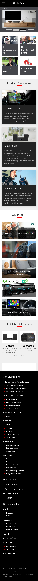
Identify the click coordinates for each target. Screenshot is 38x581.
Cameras (9, 459)
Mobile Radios (11, 527)
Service (27, 572)
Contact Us (29, 574)
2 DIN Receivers (12, 408)
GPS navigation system (14, 392)
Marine (8, 416)
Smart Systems (11, 484)
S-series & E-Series (13, 434)
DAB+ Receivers (12, 399)
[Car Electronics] (19, 107)
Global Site (16, 572)
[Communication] (19, 188)
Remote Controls (12, 465)
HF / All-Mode (11, 546)
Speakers (8, 424)
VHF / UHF (10, 549)
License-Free (10, 538)
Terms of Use (16, 574)
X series (9, 428)
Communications (12, 504)
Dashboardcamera (12, 445)
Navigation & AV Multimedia (16, 382)
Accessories (10, 451)
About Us (6, 572)
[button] (3, 3)
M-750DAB (10, 346)
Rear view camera (12, 448)
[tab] (9, 29)
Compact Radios (11, 493)
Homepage (5, 8)
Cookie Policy (7, 576)
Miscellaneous (11, 468)
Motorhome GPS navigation (16, 389)
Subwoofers (10, 437)
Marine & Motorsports (14, 412)
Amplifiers (8, 420)
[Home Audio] (19, 147)
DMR (8, 516)
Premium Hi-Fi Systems (14, 489)
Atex (6, 533)
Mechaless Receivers (13, 405)
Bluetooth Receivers (13, 402)
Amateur (8, 542)
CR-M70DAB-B (28, 346)
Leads (8, 462)
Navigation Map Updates (15, 471)
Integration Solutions (13, 474)
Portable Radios (12, 524)
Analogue (8, 520)
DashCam (8, 441)
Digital (7, 509)
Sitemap (5, 574)
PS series (9, 431)
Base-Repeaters (12, 530)
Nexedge (9, 513)
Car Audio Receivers (13, 395)
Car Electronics (11, 377)
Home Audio (9, 479)
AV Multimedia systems (14, 386)
